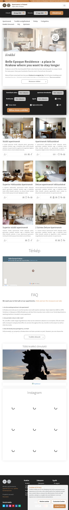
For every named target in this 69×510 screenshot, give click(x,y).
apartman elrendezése (44, 92)
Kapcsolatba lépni (43, 23)
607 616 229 (57, 1)
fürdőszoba (9, 99)
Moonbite (6, 497)
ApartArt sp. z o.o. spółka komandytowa (10, 489)
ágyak (34, 99)
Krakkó (27, 483)
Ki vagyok (30, 23)
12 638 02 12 (40, 1)
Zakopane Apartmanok (42, 484)
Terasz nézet (12, 105)
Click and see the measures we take (49, 301)
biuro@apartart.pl (11, 1)
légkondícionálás (37, 105)
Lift (60, 105)
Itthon (21, 23)
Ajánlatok (9, 20)
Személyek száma (11, 92)
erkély (59, 99)
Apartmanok (10, 16)
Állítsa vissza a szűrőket (18, 110)
